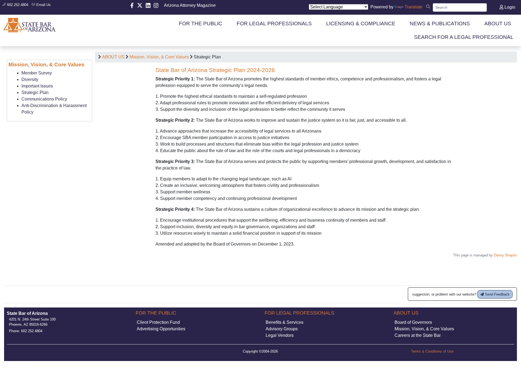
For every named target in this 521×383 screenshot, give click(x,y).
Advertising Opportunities (161, 329)
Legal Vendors (280, 335)
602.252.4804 (17, 5)
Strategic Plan (35, 92)
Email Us (43, 5)
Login (509, 7)
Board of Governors (413, 322)
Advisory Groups (282, 329)
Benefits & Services (284, 322)
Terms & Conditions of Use (432, 351)
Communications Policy (44, 99)
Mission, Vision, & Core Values (159, 57)
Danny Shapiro (505, 255)
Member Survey (36, 73)
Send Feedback (497, 294)
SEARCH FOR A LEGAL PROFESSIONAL (463, 37)
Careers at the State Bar (418, 335)
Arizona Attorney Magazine (190, 5)
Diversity (29, 79)
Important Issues (37, 86)
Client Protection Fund (158, 322)
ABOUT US (113, 57)
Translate (413, 7)
